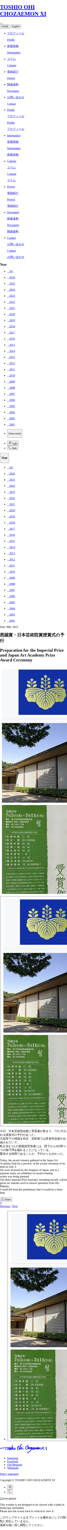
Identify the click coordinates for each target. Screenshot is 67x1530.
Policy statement (9, 1474)
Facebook (12, 1461)
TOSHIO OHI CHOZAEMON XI (23, 10)
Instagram (12, 1458)
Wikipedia (13, 1467)
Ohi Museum (14, 1464)
